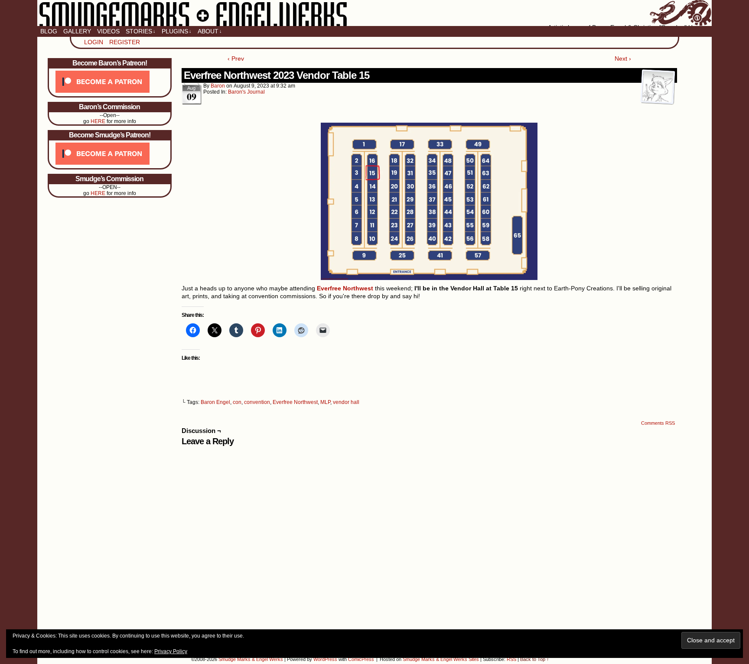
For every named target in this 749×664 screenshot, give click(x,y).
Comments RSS (658, 423)
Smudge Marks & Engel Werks (374, 13)
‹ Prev (236, 58)
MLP (325, 402)
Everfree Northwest (295, 402)
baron (218, 86)
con (237, 402)
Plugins (177, 31)
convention (257, 402)
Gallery (77, 31)
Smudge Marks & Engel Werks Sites (441, 659)
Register (124, 42)
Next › (623, 58)
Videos (108, 31)
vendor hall (346, 402)
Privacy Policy (170, 651)
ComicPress (361, 659)
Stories (141, 31)
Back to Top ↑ (534, 659)
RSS (511, 659)
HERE (98, 121)
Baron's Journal (246, 92)
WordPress (325, 659)
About (210, 31)
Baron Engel (215, 402)
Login (93, 42)
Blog (48, 31)
